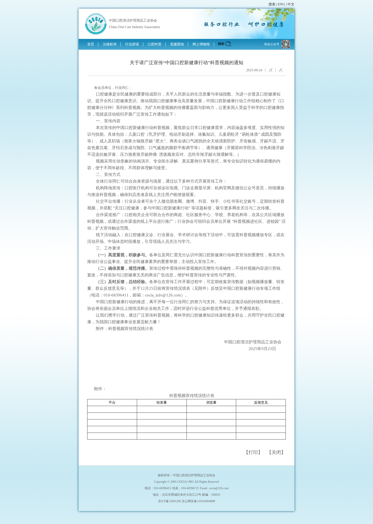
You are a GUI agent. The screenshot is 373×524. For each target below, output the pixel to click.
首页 (90, 44)
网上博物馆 (201, 44)
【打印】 (253, 452)
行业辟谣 (132, 44)
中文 (291, 4)
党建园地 (177, 44)
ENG (281, 4)
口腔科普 (154, 44)
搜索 (272, 4)
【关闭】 (276, 452)
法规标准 (110, 44)
